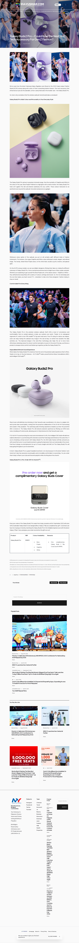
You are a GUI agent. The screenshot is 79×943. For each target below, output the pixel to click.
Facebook (29, 805)
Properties (39, 830)
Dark (57, 4)
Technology (27, 11)
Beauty (39, 811)
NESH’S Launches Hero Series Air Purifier (24, 665)
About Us (37, 931)
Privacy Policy (44, 931)
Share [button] (11, 43)
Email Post (16, 574)
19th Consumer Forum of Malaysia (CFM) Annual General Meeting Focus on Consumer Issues (50, 820)
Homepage (31, 931)
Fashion (39, 823)
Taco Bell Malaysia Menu (19, 691)
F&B (38, 825)
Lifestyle (39, 802)
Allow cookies (52, 936)
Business (39, 814)
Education (39, 816)
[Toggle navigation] (67, 5)
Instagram (29, 802)
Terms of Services (52, 931)
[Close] (59, 936)
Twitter (28, 807)
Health (38, 828)
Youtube (28, 809)
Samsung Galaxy (18, 11)
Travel (38, 805)
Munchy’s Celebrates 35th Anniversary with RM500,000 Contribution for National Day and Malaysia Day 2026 (23, 733)
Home (11, 11)
